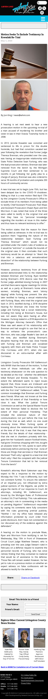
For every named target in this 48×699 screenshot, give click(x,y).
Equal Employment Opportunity (32, 680)
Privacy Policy (26, 683)
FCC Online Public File (28, 675)
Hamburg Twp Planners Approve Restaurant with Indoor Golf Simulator (39, 655)
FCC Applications (27, 678)
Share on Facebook (30, 577)
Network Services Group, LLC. (32, 695)
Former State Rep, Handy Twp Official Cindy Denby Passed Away (24, 654)
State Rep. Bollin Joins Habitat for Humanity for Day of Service (8, 654)
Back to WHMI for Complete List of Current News (22, 667)
